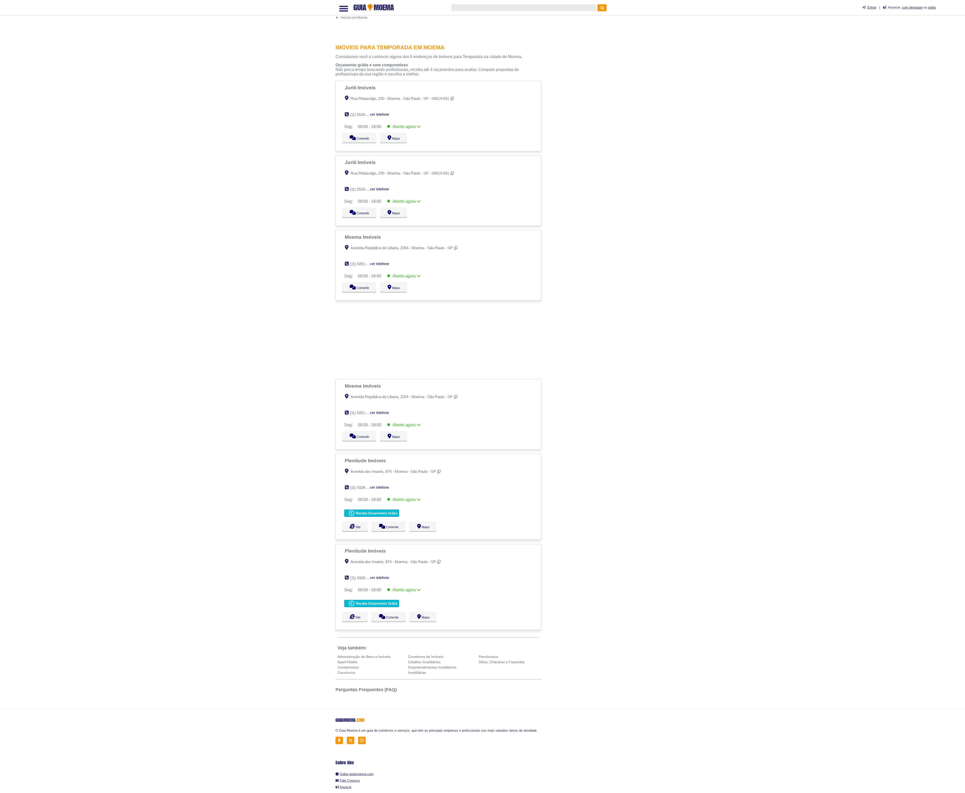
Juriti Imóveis (361, 87)
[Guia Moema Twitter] (352, 740)
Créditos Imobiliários (424, 662)
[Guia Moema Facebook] (340, 740)
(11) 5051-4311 (362, 264)
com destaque (912, 7)
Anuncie (345, 787)
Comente (359, 138)
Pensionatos (488, 657)
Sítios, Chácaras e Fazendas (502, 662)
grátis (932, 7)
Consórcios (346, 673)
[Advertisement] (441, 21)
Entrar (871, 7)
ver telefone (379, 114)
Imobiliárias (417, 673)
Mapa (395, 138)
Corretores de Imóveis (426, 657)
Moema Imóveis (363, 237)
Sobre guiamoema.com (356, 774)
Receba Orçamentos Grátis (376, 513)
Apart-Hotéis (347, 662)
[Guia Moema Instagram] (363, 740)
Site (357, 527)
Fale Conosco (350, 780)
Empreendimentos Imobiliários (432, 667)
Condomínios (348, 667)
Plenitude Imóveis (366, 460)
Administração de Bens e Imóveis (364, 657)
